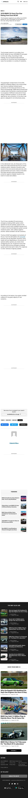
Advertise (3, 762)
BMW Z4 (2, 11)
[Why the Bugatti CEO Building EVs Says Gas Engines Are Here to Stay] (4, 610)
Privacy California (4, 767)
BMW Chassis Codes (14, 761)
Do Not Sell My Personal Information (23, 765)
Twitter (14, 424)
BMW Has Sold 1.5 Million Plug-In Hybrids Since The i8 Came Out (17, 628)
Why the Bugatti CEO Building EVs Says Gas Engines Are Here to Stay (18, 611)
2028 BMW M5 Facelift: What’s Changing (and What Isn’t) (17, 646)
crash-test (8, 420)
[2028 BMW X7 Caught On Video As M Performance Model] (23, 519)
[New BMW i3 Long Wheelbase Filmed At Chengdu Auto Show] (23, 527)
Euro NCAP (14, 420)
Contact (20, 761)
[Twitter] (12, 784)
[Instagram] (18, 784)
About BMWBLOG (4, 761)
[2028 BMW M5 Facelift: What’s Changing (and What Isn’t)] (4, 645)
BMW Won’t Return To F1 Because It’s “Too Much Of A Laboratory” (18, 637)
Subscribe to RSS (4, 764)
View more (13, 750)
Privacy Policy (12, 764)
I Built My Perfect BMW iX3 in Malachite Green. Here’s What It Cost (17, 656)
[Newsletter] (21, 1)
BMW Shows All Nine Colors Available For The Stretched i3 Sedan (9, 514)
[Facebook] (10, 784)
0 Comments (25, 24)
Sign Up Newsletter (23, 762)
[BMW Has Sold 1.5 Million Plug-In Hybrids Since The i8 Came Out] (4, 628)
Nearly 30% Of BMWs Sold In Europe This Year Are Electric (17, 619)
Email (24, 424)
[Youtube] (15, 784)
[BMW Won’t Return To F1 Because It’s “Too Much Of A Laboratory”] (4, 636)
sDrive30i (22, 237)
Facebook (5, 424)
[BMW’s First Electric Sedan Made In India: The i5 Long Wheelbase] (23, 496)
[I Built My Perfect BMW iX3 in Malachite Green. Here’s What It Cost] (4, 654)
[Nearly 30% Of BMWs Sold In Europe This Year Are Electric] (4, 619)
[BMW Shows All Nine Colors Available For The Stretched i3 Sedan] (23, 511)
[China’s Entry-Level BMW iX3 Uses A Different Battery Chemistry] (23, 504)
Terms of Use (12, 762)
